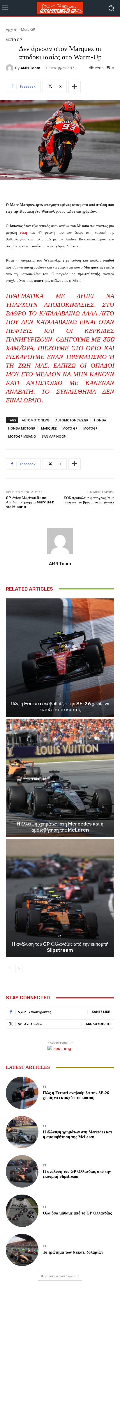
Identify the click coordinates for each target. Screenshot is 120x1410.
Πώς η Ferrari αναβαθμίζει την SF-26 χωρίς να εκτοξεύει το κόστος (60, 706)
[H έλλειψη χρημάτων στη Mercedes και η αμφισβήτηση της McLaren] (60, 778)
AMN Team (30, 68)
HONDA (100, 420)
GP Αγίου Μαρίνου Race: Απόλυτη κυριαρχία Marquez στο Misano (30, 502)
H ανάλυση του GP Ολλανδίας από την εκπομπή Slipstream (60, 947)
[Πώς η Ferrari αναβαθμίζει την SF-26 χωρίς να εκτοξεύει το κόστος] (60, 657)
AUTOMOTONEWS (36, 420)
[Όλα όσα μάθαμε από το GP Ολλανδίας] (22, 1211)
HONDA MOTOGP (21, 428)
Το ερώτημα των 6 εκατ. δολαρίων (73, 1252)
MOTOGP (90, 428)
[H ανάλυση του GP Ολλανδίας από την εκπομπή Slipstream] (60, 898)
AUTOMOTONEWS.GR (71, 420)
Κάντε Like (101, 1011)
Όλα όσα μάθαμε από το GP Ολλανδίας (77, 1213)
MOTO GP (69, 428)
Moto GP (28, 29)
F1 (59, 696)
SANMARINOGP (54, 436)
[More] (74, 86)
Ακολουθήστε (98, 1024)
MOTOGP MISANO (22, 436)
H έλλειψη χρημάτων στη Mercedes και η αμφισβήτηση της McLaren (60, 826)
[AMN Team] (10, 68)
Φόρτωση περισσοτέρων (58, 1276)
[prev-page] (9, 968)
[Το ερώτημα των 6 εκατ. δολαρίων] (22, 1250)
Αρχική (11, 29)
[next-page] (18, 968)
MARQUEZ (49, 428)
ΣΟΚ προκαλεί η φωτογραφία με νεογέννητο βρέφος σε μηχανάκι (89, 500)
